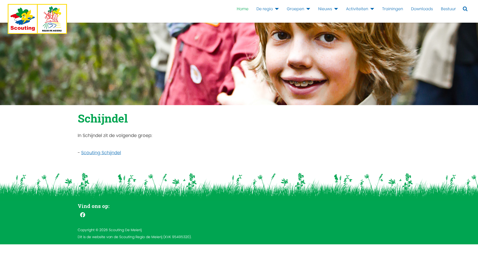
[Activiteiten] (371, 9)
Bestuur (448, 9)
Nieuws (325, 9)
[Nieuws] (335, 9)
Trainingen (392, 9)
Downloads (422, 9)
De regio (264, 9)
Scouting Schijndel (101, 152)
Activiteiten (357, 9)
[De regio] (276, 9)
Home (242, 9)
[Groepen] (307, 9)
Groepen (295, 9)
